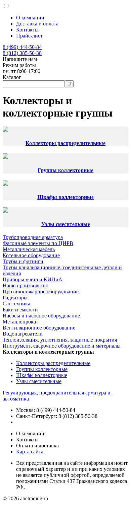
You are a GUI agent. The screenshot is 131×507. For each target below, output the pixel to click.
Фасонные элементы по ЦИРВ (38, 243)
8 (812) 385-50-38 (22, 53)
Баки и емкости (20, 309)
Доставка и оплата (37, 23)
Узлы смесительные (65, 224)
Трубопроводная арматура (33, 237)
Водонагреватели (23, 334)
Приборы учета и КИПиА (32, 279)
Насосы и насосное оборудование (41, 315)
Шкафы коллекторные (65, 197)
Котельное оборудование (31, 255)
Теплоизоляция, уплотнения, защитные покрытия (60, 340)
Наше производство (25, 285)
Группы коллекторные (65, 170)
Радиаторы (15, 297)
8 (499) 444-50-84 (22, 47)
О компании (30, 17)
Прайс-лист (29, 36)
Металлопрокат (20, 321)
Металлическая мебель (29, 249)
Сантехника (16, 303)
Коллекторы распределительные (65, 143)
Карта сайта (29, 451)
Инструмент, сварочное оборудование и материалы (62, 346)
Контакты (27, 29)
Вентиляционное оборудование (39, 328)
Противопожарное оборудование (41, 291)
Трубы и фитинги (23, 261)
